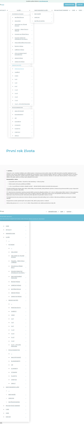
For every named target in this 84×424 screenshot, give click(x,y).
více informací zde (43, 1)
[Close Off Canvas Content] (1, 423)
